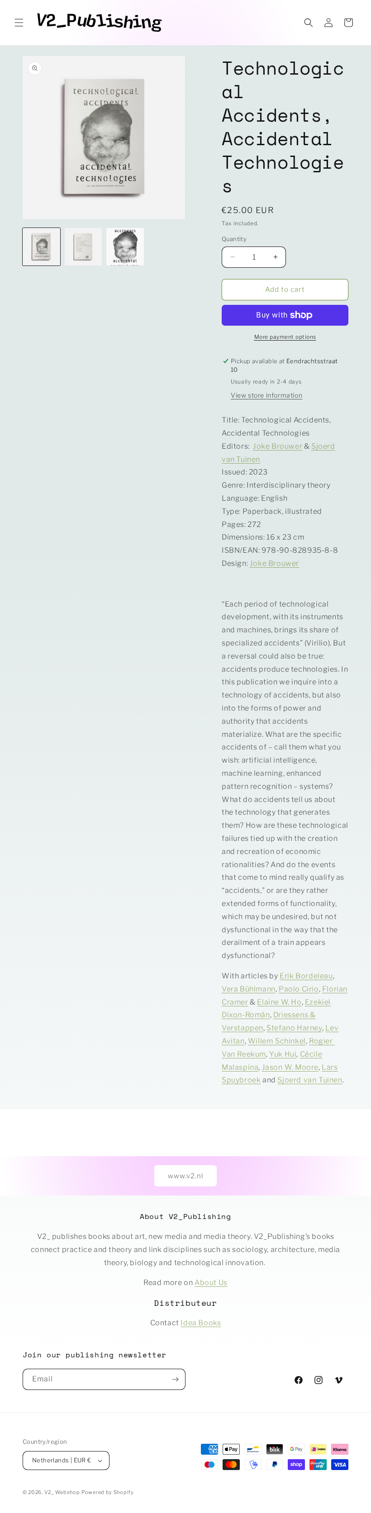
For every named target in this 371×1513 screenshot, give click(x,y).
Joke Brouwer (277, 446)
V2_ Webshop (62, 1492)
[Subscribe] (175, 1379)
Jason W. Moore (290, 1067)
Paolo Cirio (299, 989)
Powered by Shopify (107, 1492)
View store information (266, 395)
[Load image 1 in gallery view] (41, 247)
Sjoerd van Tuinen (309, 1080)
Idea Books (201, 1323)
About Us (211, 1282)
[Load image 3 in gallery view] (125, 247)
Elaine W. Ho (279, 1002)
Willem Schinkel (277, 1041)
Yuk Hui (282, 1054)
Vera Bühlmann (249, 989)
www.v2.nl (185, 1176)
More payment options (285, 336)
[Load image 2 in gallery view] (83, 247)
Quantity (234, 238)
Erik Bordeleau (306, 976)
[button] (19, 23)
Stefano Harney (294, 1028)
